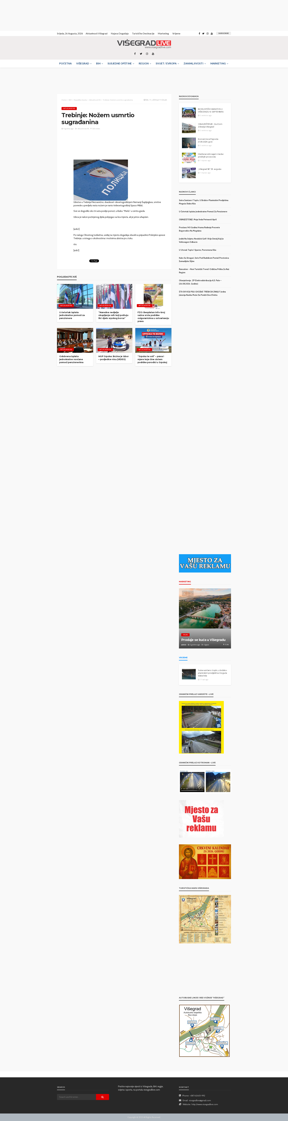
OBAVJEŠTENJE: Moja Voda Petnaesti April (198, 219)
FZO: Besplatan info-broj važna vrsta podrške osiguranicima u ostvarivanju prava (153, 317)
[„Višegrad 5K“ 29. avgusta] (189, 173)
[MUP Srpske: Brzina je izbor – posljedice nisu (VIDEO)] (114, 340)
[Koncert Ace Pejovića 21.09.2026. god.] (189, 143)
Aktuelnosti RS (69, 108)
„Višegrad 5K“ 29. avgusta (209, 169)
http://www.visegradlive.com (205, 1104)
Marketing (163, 33)
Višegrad (82, 63)
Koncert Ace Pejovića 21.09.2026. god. (208, 140)
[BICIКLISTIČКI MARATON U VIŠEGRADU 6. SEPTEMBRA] (189, 113)
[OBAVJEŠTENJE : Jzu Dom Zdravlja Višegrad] (189, 128)
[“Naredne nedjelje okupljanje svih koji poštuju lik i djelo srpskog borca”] (114, 296)
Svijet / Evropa (166, 63)
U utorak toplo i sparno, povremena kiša (197, 250)
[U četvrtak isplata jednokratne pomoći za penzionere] (75, 296)
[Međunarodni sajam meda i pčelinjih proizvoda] (189, 158)
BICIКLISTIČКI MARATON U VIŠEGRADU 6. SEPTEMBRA (210, 110)
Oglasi (185, 635)
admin (183, 645)
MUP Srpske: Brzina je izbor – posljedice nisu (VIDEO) (113, 358)
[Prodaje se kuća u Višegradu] (205, 618)
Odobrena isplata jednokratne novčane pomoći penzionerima (71, 359)
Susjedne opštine (120, 63)
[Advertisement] (27, 15)
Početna (65, 63)
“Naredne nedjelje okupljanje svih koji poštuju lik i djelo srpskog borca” (113, 315)
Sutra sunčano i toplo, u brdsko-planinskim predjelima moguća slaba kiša (212, 673)
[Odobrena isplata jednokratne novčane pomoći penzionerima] (75, 340)
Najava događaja (120, 33)
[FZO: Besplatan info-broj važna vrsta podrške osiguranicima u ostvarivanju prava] (153, 296)
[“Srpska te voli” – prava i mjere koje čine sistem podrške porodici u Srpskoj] (153, 340)
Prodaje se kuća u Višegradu (203, 640)
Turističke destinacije (143, 33)
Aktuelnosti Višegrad (96, 33)
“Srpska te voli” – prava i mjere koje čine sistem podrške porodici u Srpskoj (152, 359)
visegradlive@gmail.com (200, 1100)
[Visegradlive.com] (144, 44)
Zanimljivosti (193, 63)
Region (144, 63)
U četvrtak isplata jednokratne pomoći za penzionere (72, 315)
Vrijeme (176, 33)
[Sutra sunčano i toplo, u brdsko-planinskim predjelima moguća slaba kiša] (189, 674)
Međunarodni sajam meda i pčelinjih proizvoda (211, 155)
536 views (96, 128)
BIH (98, 63)
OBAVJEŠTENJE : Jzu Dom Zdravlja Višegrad (210, 125)
